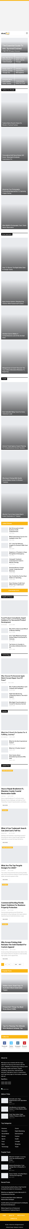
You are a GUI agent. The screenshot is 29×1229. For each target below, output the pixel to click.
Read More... (5, 805)
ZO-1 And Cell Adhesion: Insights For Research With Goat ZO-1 (18, 545)
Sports (3, 1139)
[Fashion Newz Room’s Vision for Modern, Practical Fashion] (14, 110)
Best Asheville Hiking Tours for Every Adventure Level (13, 413)
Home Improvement (7, 770)
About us (11, 1215)
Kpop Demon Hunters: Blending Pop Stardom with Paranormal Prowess (13, 302)
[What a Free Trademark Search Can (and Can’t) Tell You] (14, 817)
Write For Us (21, 1215)
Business (5, 810)
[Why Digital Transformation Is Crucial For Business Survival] (4, 704)
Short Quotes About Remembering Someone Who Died (17, 756)
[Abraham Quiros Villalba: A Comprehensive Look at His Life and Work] (14, 323)
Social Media (5, 1133)
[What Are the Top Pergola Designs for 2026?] (14, 854)
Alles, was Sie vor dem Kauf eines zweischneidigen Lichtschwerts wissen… (7, 61)
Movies (4, 1136)
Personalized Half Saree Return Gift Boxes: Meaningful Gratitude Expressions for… (13, 157)
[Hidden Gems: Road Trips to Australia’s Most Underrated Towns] (14, 983)
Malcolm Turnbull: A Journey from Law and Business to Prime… (17, 1158)
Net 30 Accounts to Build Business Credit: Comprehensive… (16, 529)
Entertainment (19, 1133)
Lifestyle (17, 1141)
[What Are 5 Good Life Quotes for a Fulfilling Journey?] (14, 722)
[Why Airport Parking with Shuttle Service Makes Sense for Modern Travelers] (14, 467)
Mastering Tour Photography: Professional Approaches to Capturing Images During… (14, 191)
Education (4, 1131)
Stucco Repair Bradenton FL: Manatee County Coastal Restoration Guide (12, 791)
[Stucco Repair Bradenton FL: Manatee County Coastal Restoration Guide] (14, 777)
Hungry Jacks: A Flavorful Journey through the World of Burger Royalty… (7, 72)
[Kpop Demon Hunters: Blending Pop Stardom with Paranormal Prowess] (14, 289)
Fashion (17, 1136)
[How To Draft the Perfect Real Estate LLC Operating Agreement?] (4, 578)
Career (17, 1128)
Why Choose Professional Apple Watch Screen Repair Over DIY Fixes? (13, 678)
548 (16, 964)
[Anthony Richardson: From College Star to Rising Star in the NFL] (4, 1167)
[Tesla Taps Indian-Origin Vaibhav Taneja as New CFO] (4, 1116)
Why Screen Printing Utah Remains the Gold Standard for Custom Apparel (13, 944)
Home (4, 1215)
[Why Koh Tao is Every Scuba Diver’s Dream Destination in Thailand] (14, 501)
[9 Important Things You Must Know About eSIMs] (14, 1002)
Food (3, 1141)
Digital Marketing (20, 1131)
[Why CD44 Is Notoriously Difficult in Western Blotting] (4, 630)
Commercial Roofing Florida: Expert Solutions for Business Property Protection (13, 905)
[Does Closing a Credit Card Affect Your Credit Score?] (4, 585)
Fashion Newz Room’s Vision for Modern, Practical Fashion (12, 124)
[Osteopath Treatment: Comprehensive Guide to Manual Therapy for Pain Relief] (4, 561)
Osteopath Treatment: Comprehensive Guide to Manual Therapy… (16, 560)
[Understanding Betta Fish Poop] (21, 79)
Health (17, 1139)
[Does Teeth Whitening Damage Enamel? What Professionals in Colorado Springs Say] (4, 637)
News (3, 1144)
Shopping (17, 1144)
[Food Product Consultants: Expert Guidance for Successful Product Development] (14, 608)
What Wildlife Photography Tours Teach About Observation (14, 226)
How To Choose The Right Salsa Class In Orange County (14, 268)
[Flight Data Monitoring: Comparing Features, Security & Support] (4, 695)
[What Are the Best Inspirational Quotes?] (4, 743)
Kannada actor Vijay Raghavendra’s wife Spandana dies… (18, 1100)
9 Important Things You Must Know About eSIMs (13, 1008)
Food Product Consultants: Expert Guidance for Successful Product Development (13, 620)
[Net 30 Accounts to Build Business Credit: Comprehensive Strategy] (4, 530)
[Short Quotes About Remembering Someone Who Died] (4, 757)
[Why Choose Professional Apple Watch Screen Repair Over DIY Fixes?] (14, 666)
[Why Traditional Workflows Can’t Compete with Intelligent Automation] (4, 688)
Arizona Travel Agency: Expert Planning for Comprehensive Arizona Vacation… (14, 447)
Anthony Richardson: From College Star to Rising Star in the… (17, 1167)
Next (20, 964)
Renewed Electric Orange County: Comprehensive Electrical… (16, 569)
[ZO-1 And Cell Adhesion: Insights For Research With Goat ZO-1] (4, 545)
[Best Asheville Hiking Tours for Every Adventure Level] (14, 399)
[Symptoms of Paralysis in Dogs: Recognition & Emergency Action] (4, 554)
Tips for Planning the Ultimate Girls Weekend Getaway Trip (14, 1027)
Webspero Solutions (18, 1227)
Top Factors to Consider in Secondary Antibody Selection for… (17, 646)
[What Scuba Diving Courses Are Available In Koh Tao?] (4, 538)
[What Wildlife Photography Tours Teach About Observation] (14, 212)
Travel (16, 1146)
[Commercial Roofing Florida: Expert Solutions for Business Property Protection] (14, 891)
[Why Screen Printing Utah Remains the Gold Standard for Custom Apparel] (14, 931)
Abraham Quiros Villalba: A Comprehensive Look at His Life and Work (13, 336)
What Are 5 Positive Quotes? (17, 748)
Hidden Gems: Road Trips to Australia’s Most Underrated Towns (13, 988)
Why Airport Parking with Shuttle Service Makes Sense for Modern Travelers (12, 480)
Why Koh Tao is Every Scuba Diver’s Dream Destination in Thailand (13, 515)
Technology (5, 1146)
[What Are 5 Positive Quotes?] (4, 750)
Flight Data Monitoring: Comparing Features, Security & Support (18, 695)
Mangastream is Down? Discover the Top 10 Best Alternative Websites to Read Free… (13, 370)
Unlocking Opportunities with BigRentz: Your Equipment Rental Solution (20, 72)
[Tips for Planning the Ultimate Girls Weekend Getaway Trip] (14, 1021)
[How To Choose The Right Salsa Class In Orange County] (14, 255)
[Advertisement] (14, 15)
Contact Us (13, 1218)
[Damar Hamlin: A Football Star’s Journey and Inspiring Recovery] (4, 1175)
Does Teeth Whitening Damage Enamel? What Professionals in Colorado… (18, 637)
